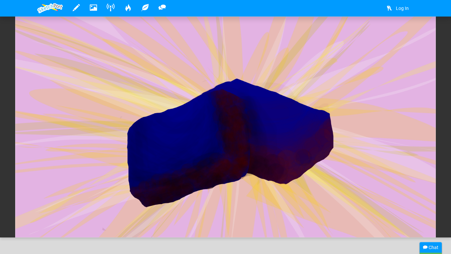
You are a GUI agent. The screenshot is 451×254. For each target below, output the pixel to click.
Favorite (90, 225)
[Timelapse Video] (405, 32)
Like (50, 225)
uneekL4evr (70, 212)
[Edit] (370, 32)
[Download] (388, 32)
